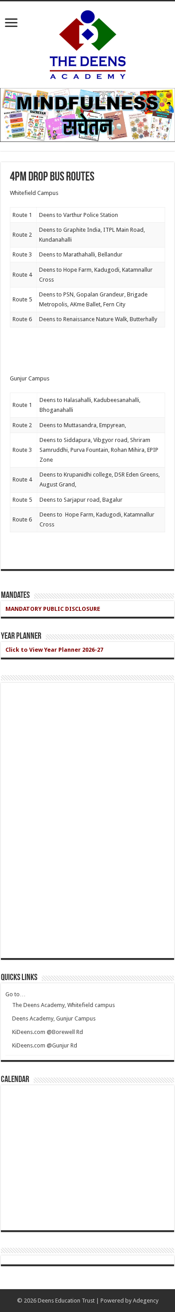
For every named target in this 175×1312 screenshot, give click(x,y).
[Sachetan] (87, 114)
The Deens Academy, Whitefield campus (63, 1005)
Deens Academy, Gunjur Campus (54, 1018)
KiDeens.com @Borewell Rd (47, 1032)
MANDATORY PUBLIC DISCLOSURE (52, 608)
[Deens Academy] (88, 43)
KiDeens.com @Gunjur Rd (44, 1045)
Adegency (145, 1300)
